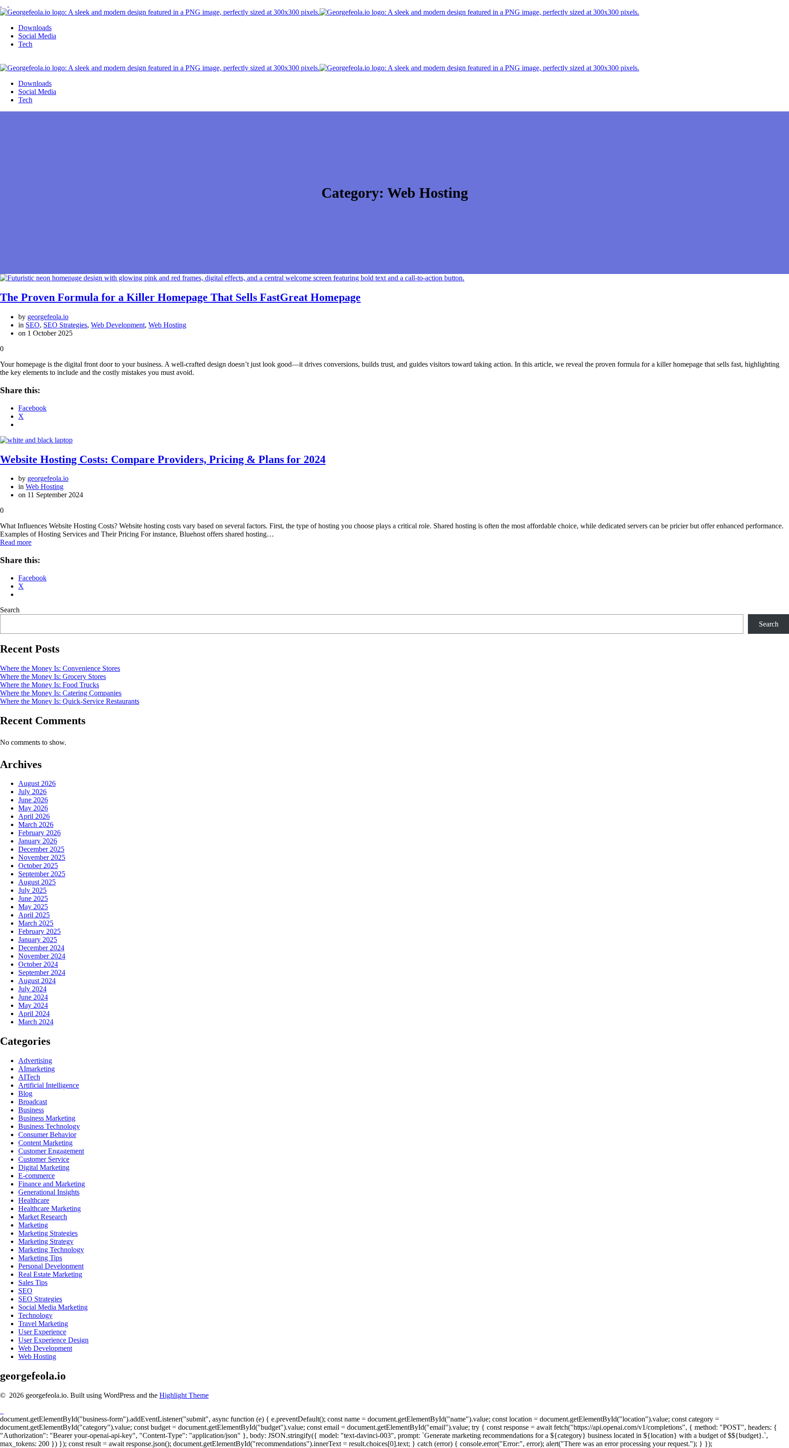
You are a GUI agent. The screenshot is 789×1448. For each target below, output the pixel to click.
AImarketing (36, 1069)
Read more (16, 542)
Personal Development (51, 1266)
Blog (25, 1093)
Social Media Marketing (53, 1307)
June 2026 (33, 800)
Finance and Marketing (51, 1184)
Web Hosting (167, 325)
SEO (33, 325)
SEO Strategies (65, 325)
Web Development (118, 325)
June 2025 (33, 898)
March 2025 (35, 923)
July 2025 (32, 890)
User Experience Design (53, 1340)
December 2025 (41, 849)
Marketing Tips (40, 1258)
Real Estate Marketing (50, 1274)
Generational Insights (48, 1192)
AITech (29, 1077)
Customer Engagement (51, 1151)
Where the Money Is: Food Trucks (49, 685)
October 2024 (38, 964)
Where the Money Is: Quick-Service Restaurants (69, 701)
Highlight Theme (184, 1395)
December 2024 (41, 948)
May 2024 (33, 1005)
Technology (35, 1315)
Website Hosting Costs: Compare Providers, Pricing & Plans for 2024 (163, 459)
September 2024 (41, 972)
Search (10, 610)
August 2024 (37, 981)
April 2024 (34, 1013)
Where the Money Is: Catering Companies (60, 693)
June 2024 (33, 997)
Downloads (35, 28)
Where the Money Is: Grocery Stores (53, 676)
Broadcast (32, 1102)
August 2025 (37, 882)
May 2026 (33, 808)
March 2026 (35, 824)
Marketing (33, 1225)
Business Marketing (46, 1118)
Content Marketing (45, 1143)
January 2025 (37, 939)
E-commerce (36, 1175)
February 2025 (39, 931)
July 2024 (32, 989)
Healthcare (33, 1200)
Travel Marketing (43, 1323)
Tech (25, 44)
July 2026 (32, 791)
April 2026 (34, 816)
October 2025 (38, 865)
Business (31, 1110)
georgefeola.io (47, 317)
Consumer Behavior (47, 1134)
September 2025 (41, 874)
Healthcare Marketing (49, 1208)
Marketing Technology (51, 1249)
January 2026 (37, 841)
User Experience (42, 1332)
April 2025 (34, 915)
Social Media (37, 36)
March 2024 (35, 1022)
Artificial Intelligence (48, 1085)
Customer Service (43, 1159)
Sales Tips (32, 1282)
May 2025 (33, 907)
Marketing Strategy (46, 1241)
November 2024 (41, 956)
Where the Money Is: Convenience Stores (60, 668)
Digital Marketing (43, 1167)
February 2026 (39, 833)
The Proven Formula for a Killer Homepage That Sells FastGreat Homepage (180, 297)
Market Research (42, 1217)
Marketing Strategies (48, 1233)
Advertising (35, 1060)
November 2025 (41, 857)
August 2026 (37, 783)
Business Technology (49, 1126)
